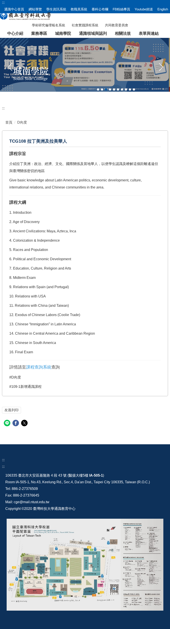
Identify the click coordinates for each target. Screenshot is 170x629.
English (162, 9)
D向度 (22, 122)
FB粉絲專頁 (121, 9)
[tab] (98, 89)
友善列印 (11, 410)
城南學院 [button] (63, 33)
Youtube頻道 (144, 9)
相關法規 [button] (123, 33)
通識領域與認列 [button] (93, 33)
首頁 (8, 122)
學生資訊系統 (56, 9)
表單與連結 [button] (149, 33)
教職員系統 (79, 9)
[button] (10, 66)
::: (3, 108)
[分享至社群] (8, 423)
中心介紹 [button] (15, 33)
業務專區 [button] (39, 33)
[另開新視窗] (85, 565)
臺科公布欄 (100, 9)
